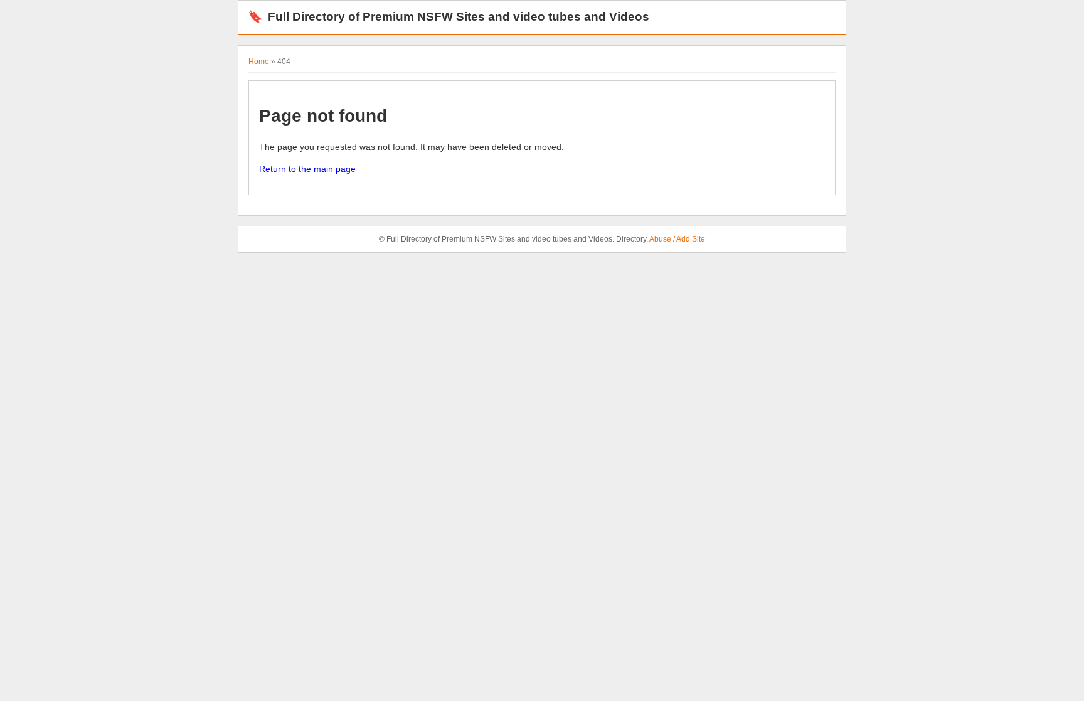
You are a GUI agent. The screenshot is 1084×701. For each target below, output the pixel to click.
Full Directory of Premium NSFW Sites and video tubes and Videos (448, 16)
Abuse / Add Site (677, 239)
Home (258, 61)
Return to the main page (307, 169)
